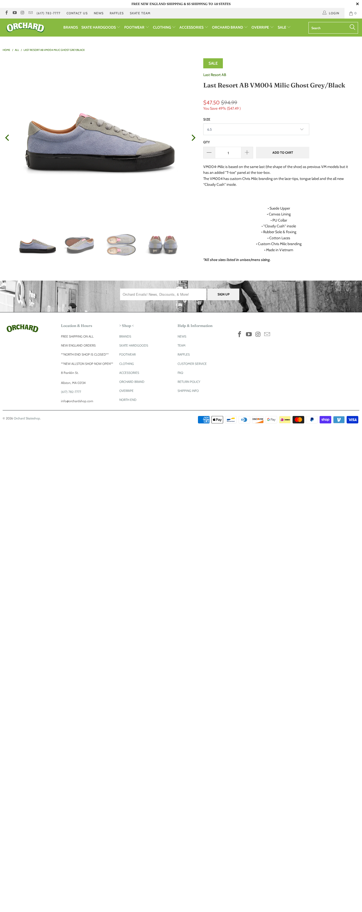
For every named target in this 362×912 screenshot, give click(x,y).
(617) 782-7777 (48, 13)
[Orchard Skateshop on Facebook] (6, 13)
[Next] (193, 137)
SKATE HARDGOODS (99, 27)
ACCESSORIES (191, 27)
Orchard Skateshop (27, 418)
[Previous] (7, 137)
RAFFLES (117, 13)
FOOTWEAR (134, 27)
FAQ (180, 373)
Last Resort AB (214, 74)
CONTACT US (77, 13)
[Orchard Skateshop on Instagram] (22, 13)
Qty (206, 142)
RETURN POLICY (189, 382)
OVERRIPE (260, 27)
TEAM (182, 345)
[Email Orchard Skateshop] (30, 13)
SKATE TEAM (140, 13)
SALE (282, 27)
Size (206, 119)
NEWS (99, 13)
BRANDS (70, 27)
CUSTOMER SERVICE (192, 364)
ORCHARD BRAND (228, 27)
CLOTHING (162, 27)
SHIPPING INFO (188, 391)
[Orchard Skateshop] (31, 27)
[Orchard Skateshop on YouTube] (14, 13)
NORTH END (127, 400)
